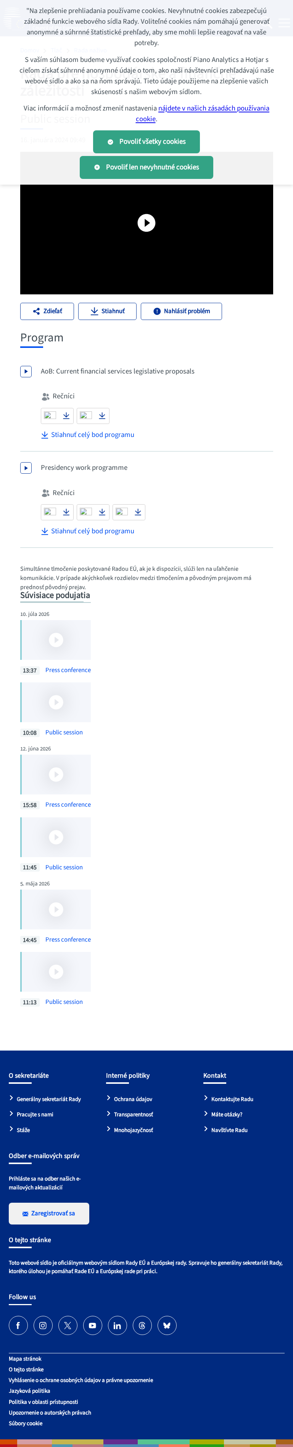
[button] (50, 416)
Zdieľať (52, 311)
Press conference (68, 670)
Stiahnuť (113, 311)
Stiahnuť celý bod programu (92, 435)
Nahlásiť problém (187, 311)
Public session (64, 732)
